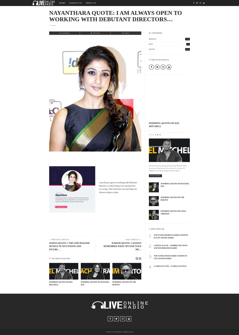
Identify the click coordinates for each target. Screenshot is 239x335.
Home (62, 3)
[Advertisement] (95, 225)
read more (155, 175)
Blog (169, 44)
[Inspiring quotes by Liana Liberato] (154, 214)
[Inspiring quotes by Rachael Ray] (95, 271)
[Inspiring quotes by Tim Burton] (127, 271)
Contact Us (75, 3)
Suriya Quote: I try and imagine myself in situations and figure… (69, 246)
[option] (63, 274)
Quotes (53, 25)
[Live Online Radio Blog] (43, 3)
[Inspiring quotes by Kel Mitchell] (63, 271)
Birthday (169, 39)
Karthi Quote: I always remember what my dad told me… (122, 246)
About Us (91, 3)
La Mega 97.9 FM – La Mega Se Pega (170, 266)
